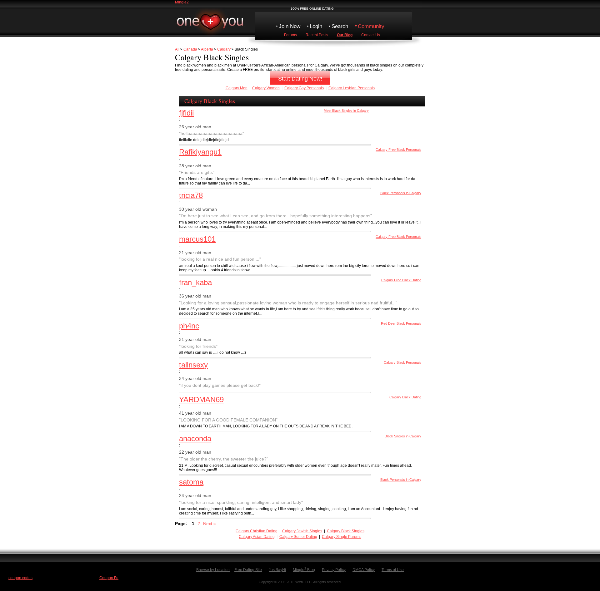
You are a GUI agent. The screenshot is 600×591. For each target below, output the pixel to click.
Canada (190, 49)
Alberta (207, 49)
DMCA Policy (363, 570)
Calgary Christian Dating (257, 531)
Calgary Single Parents (341, 536)
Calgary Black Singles (345, 531)
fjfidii (186, 113)
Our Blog (344, 35)
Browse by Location (213, 570)
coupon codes (20, 578)
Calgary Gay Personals (304, 88)
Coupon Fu (108, 578)
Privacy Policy (334, 570)
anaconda (195, 438)
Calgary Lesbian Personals (351, 88)
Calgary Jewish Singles (302, 531)
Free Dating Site (248, 570)
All (177, 49)
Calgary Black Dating (405, 397)
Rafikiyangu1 (200, 152)
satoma (191, 482)
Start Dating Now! (300, 79)
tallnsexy (193, 365)
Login (316, 26)
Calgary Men (237, 88)
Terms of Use (393, 570)
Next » (209, 523)
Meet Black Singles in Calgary (346, 110)
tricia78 (191, 195)
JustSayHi (277, 570)
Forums (290, 35)
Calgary (224, 49)
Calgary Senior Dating (298, 536)
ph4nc (189, 326)
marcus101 (197, 239)
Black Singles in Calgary (403, 436)
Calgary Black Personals (402, 362)
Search (340, 26)
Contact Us (370, 35)
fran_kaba (195, 282)
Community (371, 26)
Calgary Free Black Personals (398, 149)
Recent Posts (317, 35)
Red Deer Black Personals (401, 323)
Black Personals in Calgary (400, 193)
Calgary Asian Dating (257, 536)
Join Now (289, 26)
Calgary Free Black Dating (401, 280)
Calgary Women (266, 88)
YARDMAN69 (201, 399)
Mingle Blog (304, 570)
